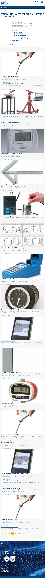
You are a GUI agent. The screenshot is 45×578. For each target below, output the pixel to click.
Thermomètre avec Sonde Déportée (9, 76)
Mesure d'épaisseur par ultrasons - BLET (10, 216)
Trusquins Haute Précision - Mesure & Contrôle (12, 83)
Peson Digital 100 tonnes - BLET (8, 403)
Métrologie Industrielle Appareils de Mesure (11, 122)
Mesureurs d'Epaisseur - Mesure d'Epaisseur (11, 481)
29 (9, 533)
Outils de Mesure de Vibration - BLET (9, 527)
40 (22, 533)
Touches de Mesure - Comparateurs (9, 247)
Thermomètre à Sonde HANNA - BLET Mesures (12, 434)
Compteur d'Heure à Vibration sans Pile (10, 309)
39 (19, 533)
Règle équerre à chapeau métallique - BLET (11, 372)
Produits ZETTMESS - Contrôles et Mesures (11, 115)
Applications (3, 548)
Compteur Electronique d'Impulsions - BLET (11, 488)
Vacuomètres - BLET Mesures (8, 341)
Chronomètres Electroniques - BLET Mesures (11, 153)
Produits (3, 545)
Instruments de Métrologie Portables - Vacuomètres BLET (15, 473)
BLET (2, 543)
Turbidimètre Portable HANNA (8, 278)
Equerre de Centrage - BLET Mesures (9, 184)
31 (15, 533)
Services (3, 547)
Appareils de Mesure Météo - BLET (9, 519)
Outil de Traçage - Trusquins (7, 442)
